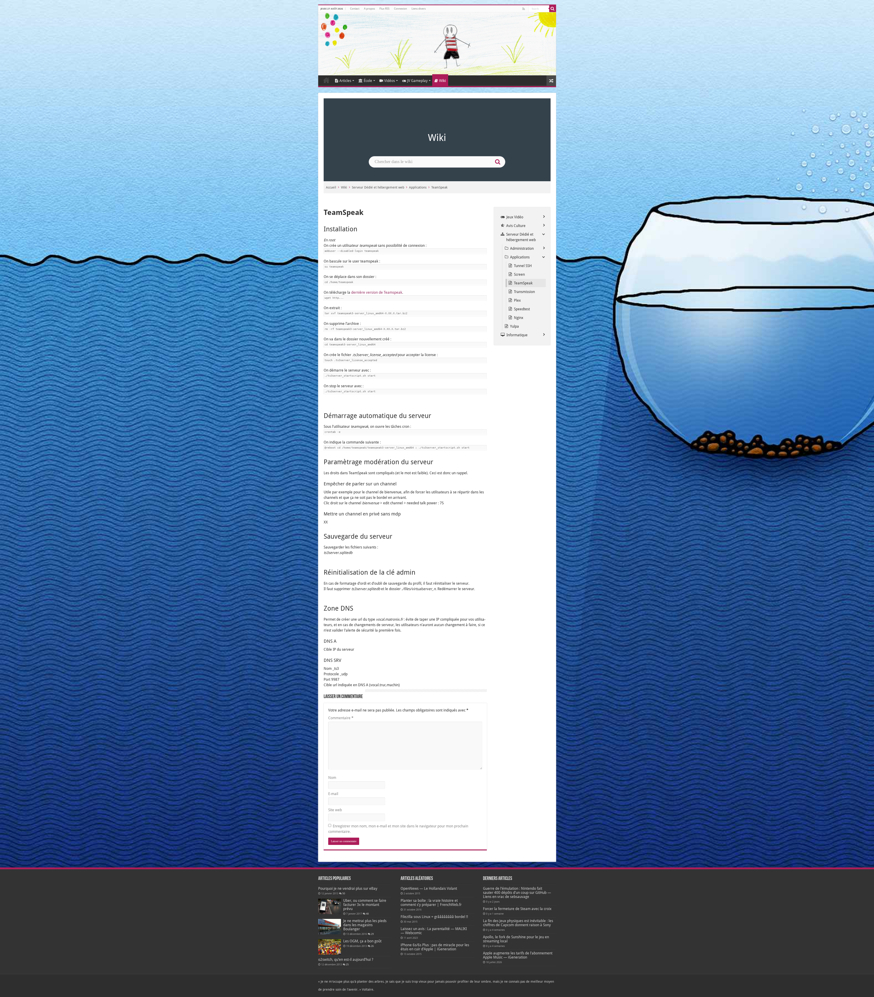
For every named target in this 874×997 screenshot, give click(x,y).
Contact (354, 8)
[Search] (552, 8)
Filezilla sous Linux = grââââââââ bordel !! (434, 917)
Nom (332, 777)
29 (372, 934)
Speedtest (522, 309)
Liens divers (419, 8)
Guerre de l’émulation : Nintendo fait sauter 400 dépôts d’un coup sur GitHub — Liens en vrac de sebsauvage (517, 892)
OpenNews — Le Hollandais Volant (429, 888)
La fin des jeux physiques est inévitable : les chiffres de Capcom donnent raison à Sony (518, 923)
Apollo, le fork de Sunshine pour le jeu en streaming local (516, 939)
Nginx (518, 318)
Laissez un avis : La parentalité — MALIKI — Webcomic (434, 931)
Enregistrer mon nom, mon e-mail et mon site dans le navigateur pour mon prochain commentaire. (398, 829)
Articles (345, 81)
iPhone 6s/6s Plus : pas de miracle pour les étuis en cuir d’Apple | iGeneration (435, 947)
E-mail (333, 794)
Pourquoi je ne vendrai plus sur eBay (347, 888)
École (368, 81)
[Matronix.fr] (437, 43)
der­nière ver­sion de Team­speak (376, 292)
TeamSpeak (439, 187)
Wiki (442, 81)
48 (367, 913)
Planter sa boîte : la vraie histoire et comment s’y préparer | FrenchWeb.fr (431, 902)
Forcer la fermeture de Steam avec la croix (517, 909)
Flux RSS (384, 8)
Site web (335, 810)
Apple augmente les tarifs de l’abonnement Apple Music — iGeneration (517, 955)
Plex (517, 300)
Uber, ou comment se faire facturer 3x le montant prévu (364, 904)
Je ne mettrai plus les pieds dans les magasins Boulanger (364, 925)
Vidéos (389, 81)
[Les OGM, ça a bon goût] (329, 947)
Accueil (326, 80)
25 (347, 964)
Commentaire (340, 718)
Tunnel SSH (523, 266)
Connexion (400, 8)
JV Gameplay (417, 81)
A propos (369, 8)
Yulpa (514, 326)
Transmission (524, 292)
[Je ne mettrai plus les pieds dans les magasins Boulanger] (329, 926)
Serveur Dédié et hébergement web (378, 187)
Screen (519, 274)
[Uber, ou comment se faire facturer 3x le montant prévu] (329, 906)
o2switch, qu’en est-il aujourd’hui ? (345, 959)
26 (372, 946)
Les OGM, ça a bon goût (362, 941)
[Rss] (523, 9)
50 (343, 893)
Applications (418, 187)
